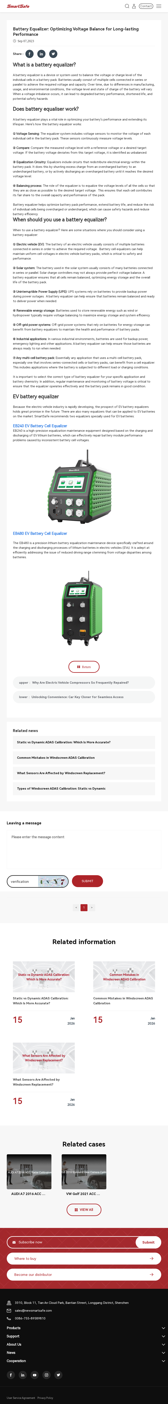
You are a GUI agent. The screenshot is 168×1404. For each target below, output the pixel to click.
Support (13, 1336)
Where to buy (25, 1259)
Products (13, 1328)
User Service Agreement (21, 1398)
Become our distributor (33, 1275)
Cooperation (16, 1361)
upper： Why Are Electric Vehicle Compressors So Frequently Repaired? (74, 683)
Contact (146, 6)
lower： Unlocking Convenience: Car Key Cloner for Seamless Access (71, 697)
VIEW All (86, 1210)
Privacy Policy (45, 1398)
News (11, 1353)
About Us (14, 1344)
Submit (148, 1242)
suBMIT (87, 881)
